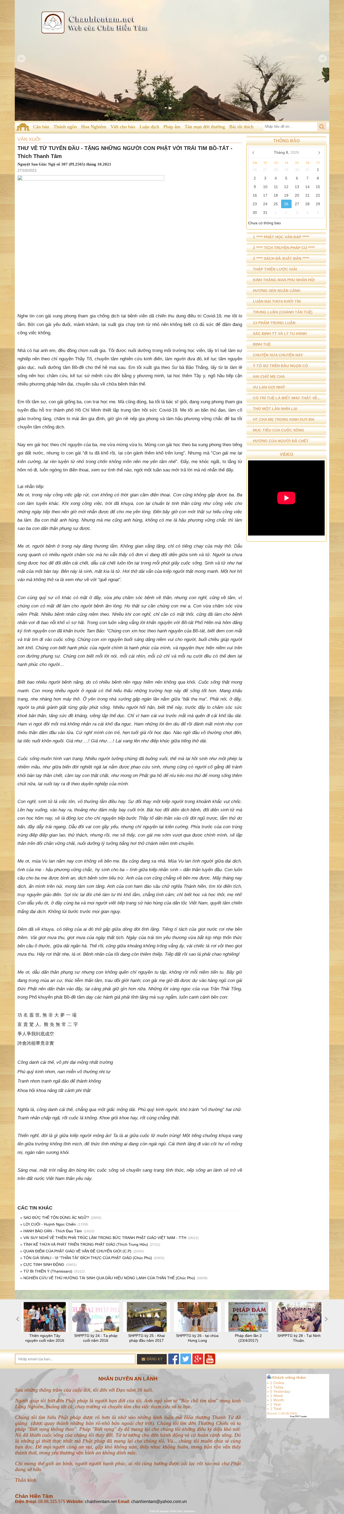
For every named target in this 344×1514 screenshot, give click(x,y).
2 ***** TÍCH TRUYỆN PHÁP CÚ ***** (284, 247)
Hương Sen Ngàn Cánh (276, 290)
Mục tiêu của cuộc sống (278, 430)
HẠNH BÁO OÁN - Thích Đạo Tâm (52, 1231)
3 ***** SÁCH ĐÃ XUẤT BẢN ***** (281, 258)
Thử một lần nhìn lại (275, 408)
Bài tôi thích (241, 126)
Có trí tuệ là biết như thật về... (286, 398)
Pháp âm (171, 126)
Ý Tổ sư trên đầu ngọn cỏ (280, 366)
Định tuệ (262, 344)
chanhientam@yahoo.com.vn (159, 1501)
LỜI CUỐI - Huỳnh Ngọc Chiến (49, 1224)
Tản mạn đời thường (205, 126)
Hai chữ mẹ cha (269, 376)
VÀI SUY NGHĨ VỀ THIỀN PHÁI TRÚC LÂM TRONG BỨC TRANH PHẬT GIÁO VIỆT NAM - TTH (104, 1238)
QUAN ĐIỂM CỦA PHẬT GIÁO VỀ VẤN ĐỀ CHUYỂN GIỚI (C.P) (77, 1251)
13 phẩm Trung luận (274, 323)
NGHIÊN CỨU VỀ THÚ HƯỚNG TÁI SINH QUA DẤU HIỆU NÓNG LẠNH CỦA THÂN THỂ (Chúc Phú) (109, 1278)
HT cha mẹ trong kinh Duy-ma (283, 419)
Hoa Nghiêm (93, 126)
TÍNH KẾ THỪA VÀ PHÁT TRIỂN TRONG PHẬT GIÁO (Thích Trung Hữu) (85, 1244)
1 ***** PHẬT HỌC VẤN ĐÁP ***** (281, 237)
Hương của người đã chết (281, 441)
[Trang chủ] (23, 127)
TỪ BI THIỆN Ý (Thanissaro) (47, 1271)
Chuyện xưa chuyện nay (278, 355)
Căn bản (41, 126)
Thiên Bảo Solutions (182, 1511)
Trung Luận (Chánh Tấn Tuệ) (283, 312)
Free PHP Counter (298, 1416)
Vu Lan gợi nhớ (269, 387)
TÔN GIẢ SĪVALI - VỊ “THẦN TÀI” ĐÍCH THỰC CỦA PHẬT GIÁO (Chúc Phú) (87, 1258)
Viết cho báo (122, 126)
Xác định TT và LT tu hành (280, 333)
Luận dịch (149, 126)
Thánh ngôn (65, 126)
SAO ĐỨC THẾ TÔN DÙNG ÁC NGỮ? (56, 1217)
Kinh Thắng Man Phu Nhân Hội (284, 280)
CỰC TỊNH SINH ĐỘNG (43, 1264)
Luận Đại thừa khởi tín (277, 301)
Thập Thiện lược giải (275, 269)
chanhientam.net (101, 1501)
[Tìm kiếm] (322, 126)
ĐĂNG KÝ (154, 1359)
